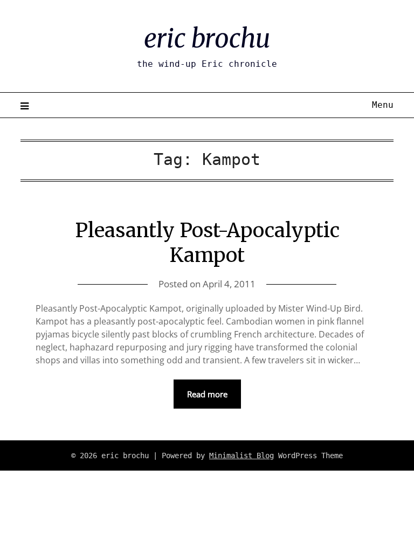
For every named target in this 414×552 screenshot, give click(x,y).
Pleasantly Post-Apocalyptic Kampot (207, 243)
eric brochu (207, 38)
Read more (207, 394)
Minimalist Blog (241, 455)
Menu (382, 105)
